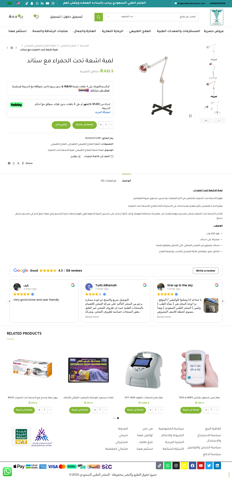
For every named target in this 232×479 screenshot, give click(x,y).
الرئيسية (84, 46)
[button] (219, 120)
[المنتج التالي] (7, 48)
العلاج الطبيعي (68, 46)
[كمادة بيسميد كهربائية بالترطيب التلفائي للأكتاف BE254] (88, 369)
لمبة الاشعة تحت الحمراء (61, 150)
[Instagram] (176, 465)
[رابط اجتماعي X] (18, 163)
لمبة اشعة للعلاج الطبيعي (89, 150)
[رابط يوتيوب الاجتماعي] (47, 4)
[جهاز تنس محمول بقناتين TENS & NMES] (199, 369)
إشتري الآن (61, 125)
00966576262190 (217, 4)
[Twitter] (209, 465)
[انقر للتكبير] (190, 115)
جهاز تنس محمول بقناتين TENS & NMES (199, 398)
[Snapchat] (184, 465)
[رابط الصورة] (41, 437)
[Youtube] (200, 465)
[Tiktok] (159, 465)
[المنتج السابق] (16, 48)
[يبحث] (98, 17)
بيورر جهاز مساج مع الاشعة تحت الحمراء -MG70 (33, 398)
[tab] (126, 179)
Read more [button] (92, 317)
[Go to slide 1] (118, 418)
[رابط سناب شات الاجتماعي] (32, 4)
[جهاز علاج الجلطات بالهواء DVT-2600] (144, 369)
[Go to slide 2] (114, 418)
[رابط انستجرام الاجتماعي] (52, 4)
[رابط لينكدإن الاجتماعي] (42, 4)
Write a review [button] (205, 271)
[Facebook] (192, 465)
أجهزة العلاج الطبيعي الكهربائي (40, 46)
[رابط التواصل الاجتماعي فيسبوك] (23, 163)
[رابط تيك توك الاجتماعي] (26, 4)
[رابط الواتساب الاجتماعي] (37, 4)
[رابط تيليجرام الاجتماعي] (9, 163)
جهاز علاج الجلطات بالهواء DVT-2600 (144, 398)
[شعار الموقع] (216, 17)
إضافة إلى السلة (84, 125)
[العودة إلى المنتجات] (12, 48)
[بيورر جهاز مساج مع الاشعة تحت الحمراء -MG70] (33, 369)
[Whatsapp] (167, 465)
